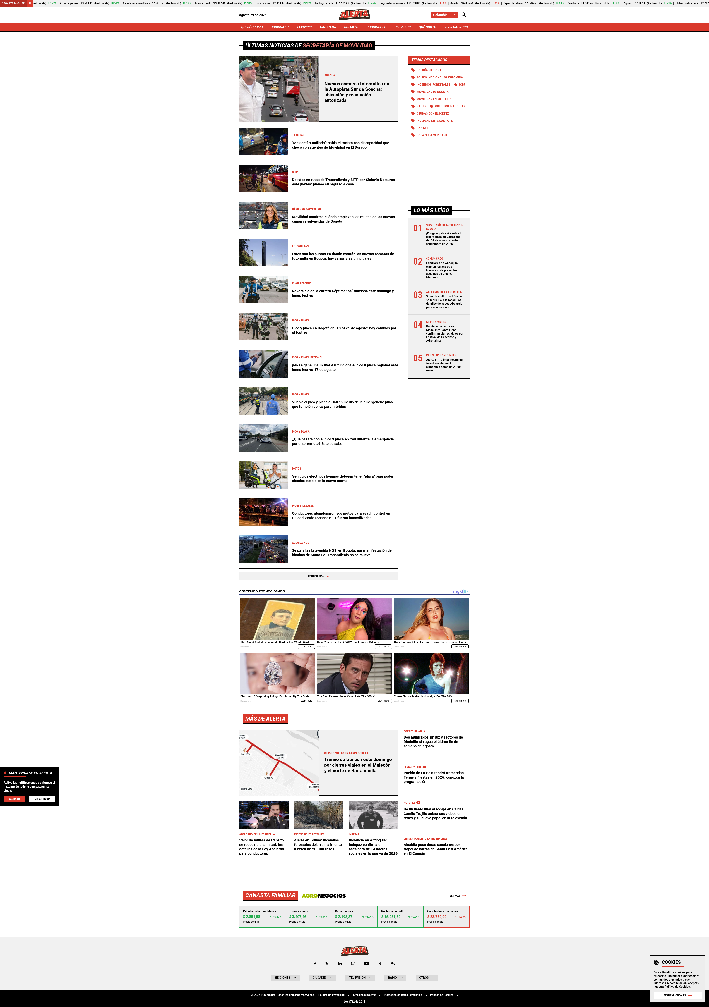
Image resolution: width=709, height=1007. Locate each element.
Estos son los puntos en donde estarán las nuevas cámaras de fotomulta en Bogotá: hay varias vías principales (343, 256)
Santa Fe (423, 128)
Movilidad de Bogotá (433, 92)
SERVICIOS (403, 27)
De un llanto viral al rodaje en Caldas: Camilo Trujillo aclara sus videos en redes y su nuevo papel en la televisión (435, 813)
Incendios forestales (433, 84)
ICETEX (421, 106)
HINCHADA (328, 27)
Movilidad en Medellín (434, 99)
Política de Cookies (677, 986)
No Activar (42, 799)
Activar (14, 799)
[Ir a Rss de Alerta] (393, 963)
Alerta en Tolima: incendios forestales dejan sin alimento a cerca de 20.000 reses (444, 365)
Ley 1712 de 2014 (354, 1001)
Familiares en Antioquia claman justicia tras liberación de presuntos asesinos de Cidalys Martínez (442, 270)
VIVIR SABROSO (456, 27)
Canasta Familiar (13, 3)
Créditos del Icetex (450, 106)
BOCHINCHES (376, 27)
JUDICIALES (280, 27)
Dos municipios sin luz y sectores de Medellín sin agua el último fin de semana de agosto (433, 741)
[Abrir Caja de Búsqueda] (464, 15)
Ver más (454, 896)
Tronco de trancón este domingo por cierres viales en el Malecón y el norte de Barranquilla (358, 765)
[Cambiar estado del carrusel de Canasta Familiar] (30, 3)
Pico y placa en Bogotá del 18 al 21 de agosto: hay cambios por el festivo (344, 330)
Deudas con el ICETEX (433, 113)
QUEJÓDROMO (252, 27)
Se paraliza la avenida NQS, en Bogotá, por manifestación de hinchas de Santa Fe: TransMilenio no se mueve (342, 552)
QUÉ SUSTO (427, 27)
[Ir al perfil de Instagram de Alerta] (353, 963)
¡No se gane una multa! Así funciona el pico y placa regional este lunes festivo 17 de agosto (345, 367)
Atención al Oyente (364, 995)
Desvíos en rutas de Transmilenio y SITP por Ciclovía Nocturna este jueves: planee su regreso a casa (343, 182)
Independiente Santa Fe (435, 121)
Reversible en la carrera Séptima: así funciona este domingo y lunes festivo (343, 293)
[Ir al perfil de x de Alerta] (327, 963)
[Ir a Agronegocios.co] (324, 896)
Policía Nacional (430, 70)
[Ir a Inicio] (354, 14)
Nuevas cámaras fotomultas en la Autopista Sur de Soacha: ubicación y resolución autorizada (356, 92)
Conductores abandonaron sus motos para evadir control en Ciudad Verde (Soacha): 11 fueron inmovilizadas (341, 515)
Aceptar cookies (674, 995)
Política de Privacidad (331, 995)
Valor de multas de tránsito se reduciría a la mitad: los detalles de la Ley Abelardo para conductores (444, 302)
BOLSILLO (351, 27)
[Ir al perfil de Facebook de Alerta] (315, 963)
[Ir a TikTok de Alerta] (380, 963)
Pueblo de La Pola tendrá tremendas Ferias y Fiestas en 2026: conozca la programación (434, 777)
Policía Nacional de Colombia (440, 77)
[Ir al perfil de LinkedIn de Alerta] (340, 963)
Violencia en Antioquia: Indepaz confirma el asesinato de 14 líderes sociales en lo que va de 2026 (373, 847)
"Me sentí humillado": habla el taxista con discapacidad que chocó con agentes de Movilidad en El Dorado (340, 145)
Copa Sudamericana (432, 135)
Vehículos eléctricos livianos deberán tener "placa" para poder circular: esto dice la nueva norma (342, 478)
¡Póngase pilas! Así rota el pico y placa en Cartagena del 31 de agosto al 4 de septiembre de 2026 (443, 239)
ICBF (462, 84)
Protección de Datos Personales (403, 995)
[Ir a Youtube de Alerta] (366, 963)
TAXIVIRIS (304, 27)
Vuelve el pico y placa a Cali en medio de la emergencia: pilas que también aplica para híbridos (342, 404)
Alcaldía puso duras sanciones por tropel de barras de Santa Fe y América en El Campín (436, 849)
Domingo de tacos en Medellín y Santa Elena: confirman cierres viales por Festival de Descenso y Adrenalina (444, 333)
